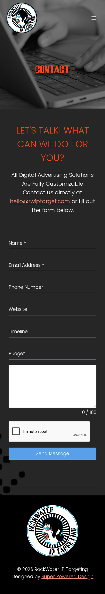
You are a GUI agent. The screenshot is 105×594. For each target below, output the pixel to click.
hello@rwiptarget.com (40, 201)
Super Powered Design (67, 576)
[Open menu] (94, 18)
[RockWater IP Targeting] (24, 18)
